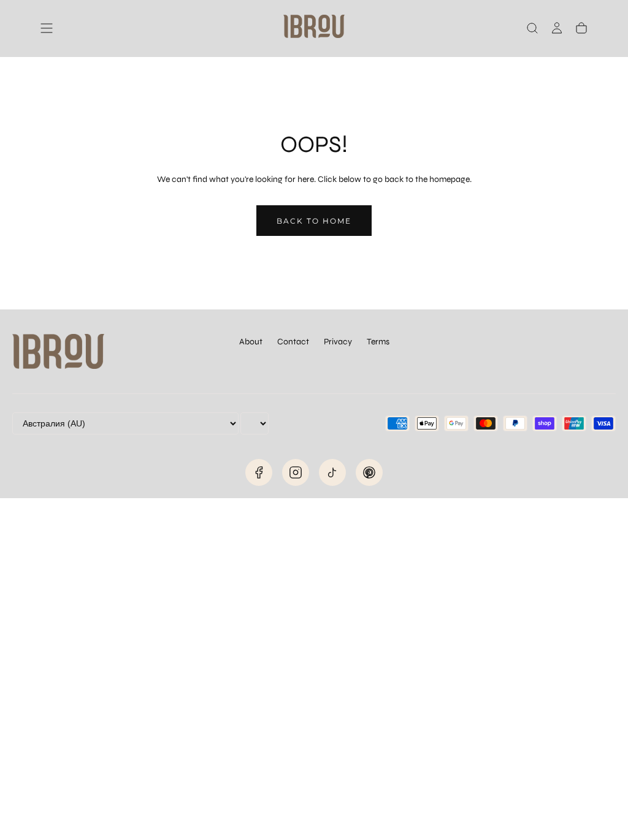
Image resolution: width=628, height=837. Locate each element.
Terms (378, 341)
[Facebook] (258, 472)
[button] (46, 28)
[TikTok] (332, 472)
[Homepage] (314, 28)
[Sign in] (557, 28)
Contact (293, 341)
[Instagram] (295, 472)
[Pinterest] (369, 472)
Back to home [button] (314, 220)
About (250, 341)
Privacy (338, 341)
